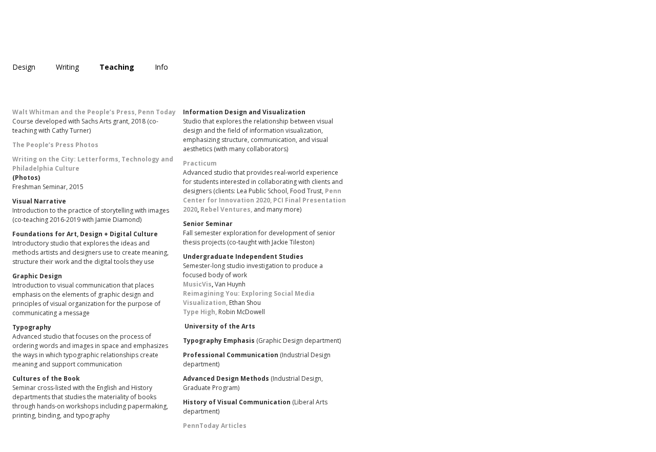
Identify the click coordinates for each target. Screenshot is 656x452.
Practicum (200, 163)
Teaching (116, 67)
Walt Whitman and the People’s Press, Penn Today (94, 112)
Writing (67, 67)
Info (161, 67)
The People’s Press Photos (55, 144)
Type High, (200, 311)
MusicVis (197, 284)
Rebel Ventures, (226, 209)
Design (23, 67)
